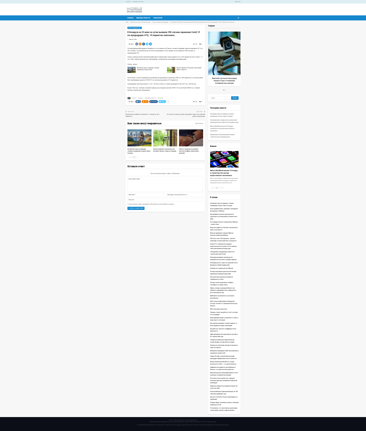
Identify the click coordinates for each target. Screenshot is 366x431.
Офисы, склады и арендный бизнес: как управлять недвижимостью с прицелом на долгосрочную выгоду (223, 290)
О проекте (128, 1)
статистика (160, 98)
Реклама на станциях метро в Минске (221, 268)
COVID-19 (134, 98)
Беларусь (140, 98)
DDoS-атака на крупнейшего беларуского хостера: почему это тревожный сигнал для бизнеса (223, 304)
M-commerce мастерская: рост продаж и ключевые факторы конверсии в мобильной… (224, 80)
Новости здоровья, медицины (135, 28)
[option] (224, 60)
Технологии (157, 18)
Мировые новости (143, 18)
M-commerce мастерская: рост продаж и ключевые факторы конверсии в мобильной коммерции (223, 380)
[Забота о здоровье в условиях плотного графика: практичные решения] (191, 137)
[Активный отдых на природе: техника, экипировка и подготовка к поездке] (131, 70)
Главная (130, 18)
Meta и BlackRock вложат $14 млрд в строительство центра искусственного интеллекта (222, 128)
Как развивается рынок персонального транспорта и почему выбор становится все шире (223, 216)
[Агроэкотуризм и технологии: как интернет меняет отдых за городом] (171, 70)
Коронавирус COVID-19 (150, 98)
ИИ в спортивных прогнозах (218, 309)
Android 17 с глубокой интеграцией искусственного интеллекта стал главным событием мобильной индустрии (223, 246)
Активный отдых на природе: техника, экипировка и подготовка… (148, 68)
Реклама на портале (138, 1)
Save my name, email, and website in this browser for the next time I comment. (151, 204)
